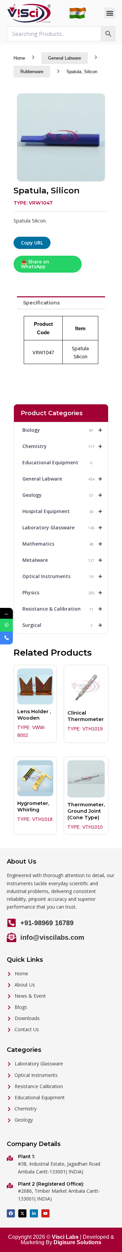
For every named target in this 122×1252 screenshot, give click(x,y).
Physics (62, 592)
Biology (62, 430)
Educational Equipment (57, 462)
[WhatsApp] (6, 625)
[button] (109, 13)
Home (19, 58)
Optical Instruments (62, 576)
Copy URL (32, 242)
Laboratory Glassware (62, 527)
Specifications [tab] (41, 303)
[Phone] (6, 638)
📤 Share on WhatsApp (35, 264)
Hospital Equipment (62, 511)
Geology (62, 495)
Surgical (62, 625)
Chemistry (62, 446)
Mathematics (62, 544)
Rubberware (31, 71)
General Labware (64, 58)
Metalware (62, 560)
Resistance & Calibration (62, 609)
